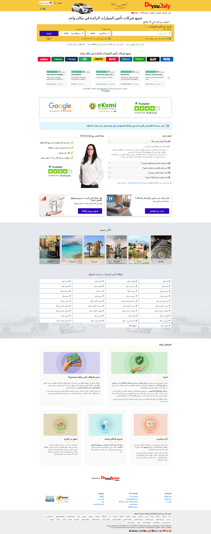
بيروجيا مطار (131, 291)
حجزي (60, 3)
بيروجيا (115, 516)
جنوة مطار (65, 296)
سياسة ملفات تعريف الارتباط (128, 501)
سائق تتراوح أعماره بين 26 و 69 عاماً (96, 38)
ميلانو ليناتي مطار (96, 321)
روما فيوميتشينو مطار (128, 301)
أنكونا (157, 516)
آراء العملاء (167, 499)
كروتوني (51, 519)
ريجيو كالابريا (49, 516)
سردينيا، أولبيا (149, 519)
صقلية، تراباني (106, 519)
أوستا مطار (65, 281)
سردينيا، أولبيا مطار (129, 306)
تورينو (84, 516)
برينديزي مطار (130, 286)
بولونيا (128, 516)
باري (147, 516)
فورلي (64, 519)
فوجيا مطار (131, 316)
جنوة (78, 516)
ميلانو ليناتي (156, 522)
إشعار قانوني (133, 504)
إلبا (169, 516)
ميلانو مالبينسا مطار (62, 321)
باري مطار (165, 286)
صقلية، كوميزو (85, 519)
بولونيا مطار (65, 286)
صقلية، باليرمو (127, 519)
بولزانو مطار (98, 286)
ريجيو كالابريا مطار (96, 301)
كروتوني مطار (163, 321)
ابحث (48, 33)
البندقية (164, 516)
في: (94, 29)
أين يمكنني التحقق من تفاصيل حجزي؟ (155, 168)
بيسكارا (104, 516)
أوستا (152, 516)
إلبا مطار (165, 281)
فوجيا (70, 519)
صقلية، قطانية (96, 519)
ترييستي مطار (130, 296)
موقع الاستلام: (167, 29)
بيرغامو (122, 516)
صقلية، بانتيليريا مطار (161, 311)
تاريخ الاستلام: (106, 29)
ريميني (168, 519)
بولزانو (134, 516)
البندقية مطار (131, 281)
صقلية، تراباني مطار (128, 311)
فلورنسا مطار (164, 316)
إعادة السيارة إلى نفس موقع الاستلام (157, 38)
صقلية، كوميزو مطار (62, 311)
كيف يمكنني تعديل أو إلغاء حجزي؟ (157, 177)
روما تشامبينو (71, 516)
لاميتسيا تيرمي (166, 522)
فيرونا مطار (65, 316)
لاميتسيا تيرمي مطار (128, 321)
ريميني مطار (65, 301)
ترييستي (90, 516)
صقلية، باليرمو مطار (62, 306)
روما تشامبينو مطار (162, 301)
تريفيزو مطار (164, 296)
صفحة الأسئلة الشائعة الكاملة (136, 183)
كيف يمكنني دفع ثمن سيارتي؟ (158, 173)
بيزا (110, 516)
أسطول (101, 496)
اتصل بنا (168, 501)
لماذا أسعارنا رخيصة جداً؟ (159, 141)
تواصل (122, 183)
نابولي (138, 522)
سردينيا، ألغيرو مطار (161, 306)
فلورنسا (76, 519)
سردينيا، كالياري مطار (95, 306)
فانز (169, 13)
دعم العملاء (167, 496)
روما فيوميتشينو (60, 516)
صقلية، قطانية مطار (95, 311)
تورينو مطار (98, 296)
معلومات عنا (134, 496)
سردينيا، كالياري (138, 519)
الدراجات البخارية (161, 13)
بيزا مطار (99, 291)
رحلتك (137, 13)
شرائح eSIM (144, 13)
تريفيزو (97, 516)
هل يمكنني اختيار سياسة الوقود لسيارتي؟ (154, 163)
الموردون (101, 499)
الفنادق (152, 13)
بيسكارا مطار (64, 291)
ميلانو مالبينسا (147, 522)
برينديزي (141, 516)
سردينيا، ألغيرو (160, 519)
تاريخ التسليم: (80, 29)
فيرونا (58, 519)
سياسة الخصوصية (132, 499)
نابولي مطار (164, 326)
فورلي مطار (98, 316)
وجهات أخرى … (130, 522)
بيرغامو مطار (164, 291)
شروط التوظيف (132, 507)
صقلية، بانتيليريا (117, 519)
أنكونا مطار (98, 281)
